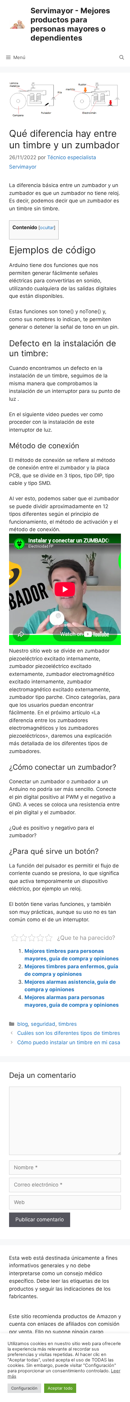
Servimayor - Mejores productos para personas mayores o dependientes (70, 24)
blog (22, 1024)
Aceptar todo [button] (60, 1388)
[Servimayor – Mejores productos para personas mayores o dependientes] (17, 24)
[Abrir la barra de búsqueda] (121, 57)
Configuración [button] (24, 1388)
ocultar (47, 227)
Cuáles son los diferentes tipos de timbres (68, 1033)
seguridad (43, 1024)
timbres (67, 1024)
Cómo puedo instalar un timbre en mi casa (68, 1042)
